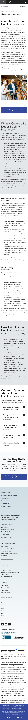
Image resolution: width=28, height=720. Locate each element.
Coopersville (9, 671)
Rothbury (17, 680)
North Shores (14, 678)
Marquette (12, 676)
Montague (18, 676)
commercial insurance (6, 665)
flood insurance (12, 664)
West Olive (18, 682)
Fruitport (9, 673)
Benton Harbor (22, 669)
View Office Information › (7, 537)
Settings (21, 714)
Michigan (3, 669)
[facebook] (2, 624)
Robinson (7, 680)
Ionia (13, 675)
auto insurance (4, 664)
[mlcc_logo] (8, 632)
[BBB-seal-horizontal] (6, 636)
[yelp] (9, 624)
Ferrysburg (3, 673)
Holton (10, 675)
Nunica (19, 678)
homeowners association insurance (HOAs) (11, 667)
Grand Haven (14, 673)
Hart (7, 675)
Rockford (12, 680)
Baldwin (17, 669)
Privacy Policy (11, 650)
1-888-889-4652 (14, 553)
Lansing (3, 676)
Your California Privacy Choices (8, 654)
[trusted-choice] (18, 635)
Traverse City (8, 682)
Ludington (7, 676)
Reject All (19, 717)
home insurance (22, 662)
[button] (25, 2)
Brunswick (3, 671)
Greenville (3, 675)
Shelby (2, 682)
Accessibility (4, 650)
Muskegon (7, 678)
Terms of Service (5, 651)
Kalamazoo (17, 675)
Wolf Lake (24, 682)
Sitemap (12, 651)
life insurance (19, 664)
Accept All (10, 717)
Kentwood (23, 675)
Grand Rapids (21, 673)
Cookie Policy (21, 650)
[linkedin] (6, 624)
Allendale (12, 669)
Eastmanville (19, 671)
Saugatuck (22, 680)
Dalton (14, 671)
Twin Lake (13, 682)
